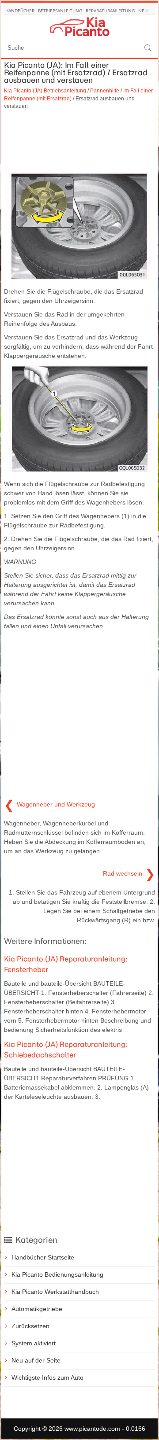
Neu (143, 10)
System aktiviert (33, 1343)
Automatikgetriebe (36, 1308)
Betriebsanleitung (60, 10)
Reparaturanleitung (110, 10)
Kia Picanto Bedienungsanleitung (57, 1274)
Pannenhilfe (104, 90)
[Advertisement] (79, 140)
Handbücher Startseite (42, 1257)
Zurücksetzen (30, 1326)
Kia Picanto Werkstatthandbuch (55, 1291)
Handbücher (19, 10)
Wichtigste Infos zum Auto (47, 1377)
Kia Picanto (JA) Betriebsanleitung (45, 90)
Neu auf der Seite (36, 1360)
